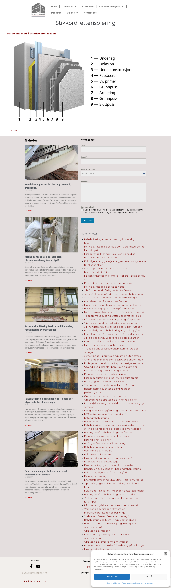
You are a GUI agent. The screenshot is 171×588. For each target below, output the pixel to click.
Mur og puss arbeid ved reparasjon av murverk (111, 421)
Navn (83, 145)
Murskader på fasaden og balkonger (105, 512)
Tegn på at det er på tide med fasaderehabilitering (113, 294)
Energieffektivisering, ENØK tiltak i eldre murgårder (114, 480)
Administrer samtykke (35, 581)
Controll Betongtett (109, 6)
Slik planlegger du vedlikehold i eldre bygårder (111, 337)
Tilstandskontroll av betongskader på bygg (109, 385)
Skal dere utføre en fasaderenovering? (106, 516)
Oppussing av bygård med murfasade (106, 541)
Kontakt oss (90, 12)
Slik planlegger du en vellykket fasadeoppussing (112, 323)
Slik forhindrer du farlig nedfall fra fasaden (108, 290)
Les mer (14, 130)
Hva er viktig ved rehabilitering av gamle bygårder (113, 330)
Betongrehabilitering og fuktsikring (105, 374)
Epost (84, 157)
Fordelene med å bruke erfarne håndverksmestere (114, 334)
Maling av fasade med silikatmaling (104, 443)
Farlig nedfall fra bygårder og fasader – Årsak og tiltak (115, 410)
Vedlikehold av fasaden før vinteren (104, 509)
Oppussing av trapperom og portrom (106, 396)
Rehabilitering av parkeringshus (103, 447)
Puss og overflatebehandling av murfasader (109, 494)
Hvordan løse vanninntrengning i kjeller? (108, 458)
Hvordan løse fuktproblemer (100, 549)
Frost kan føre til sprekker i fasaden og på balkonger (114, 545)
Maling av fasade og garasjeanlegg (104, 286)
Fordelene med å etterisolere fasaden (31, 33)
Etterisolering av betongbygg (101, 461)
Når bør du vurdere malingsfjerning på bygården (112, 319)
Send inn (87, 220)
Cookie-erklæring (113, 583)
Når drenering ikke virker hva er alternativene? (111, 505)
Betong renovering (95, 476)
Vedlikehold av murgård (98, 450)
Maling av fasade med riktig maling (104, 345)
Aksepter (112, 576)
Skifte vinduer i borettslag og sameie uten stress (112, 356)
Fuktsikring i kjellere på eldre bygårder (106, 472)
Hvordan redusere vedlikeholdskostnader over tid (113, 341)
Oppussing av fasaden (97, 530)
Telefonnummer (89, 169)
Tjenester (67, 6)
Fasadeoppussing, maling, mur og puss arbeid (111, 378)
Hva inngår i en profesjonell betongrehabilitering (113, 305)
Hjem (54, 6)
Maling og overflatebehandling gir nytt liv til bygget (114, 312)
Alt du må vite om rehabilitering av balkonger (110, 297)
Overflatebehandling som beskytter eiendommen (113, 359)
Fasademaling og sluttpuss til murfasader (108, 465)
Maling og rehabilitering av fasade (104, 381)
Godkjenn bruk (87, 207)
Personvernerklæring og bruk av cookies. (137, 583)
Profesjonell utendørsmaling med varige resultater (114, 363)
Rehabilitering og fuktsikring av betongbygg (110, 520)
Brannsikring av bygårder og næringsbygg (109, 283)
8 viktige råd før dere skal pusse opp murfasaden (112, 428)
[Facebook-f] (31, 566)
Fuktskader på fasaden (97, 454)
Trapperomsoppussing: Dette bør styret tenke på (112, 316)
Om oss (71, 12)
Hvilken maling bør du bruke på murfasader (109, 308)
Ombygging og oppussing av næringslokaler (110, 399)
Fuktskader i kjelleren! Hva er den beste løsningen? (114, 490)
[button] (165, 554)
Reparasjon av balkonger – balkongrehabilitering (112, 469)
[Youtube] (38, 566)
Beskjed (84, 182)
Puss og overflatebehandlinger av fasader (108, 432)
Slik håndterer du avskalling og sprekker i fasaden (113, 326)
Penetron (56, 12)
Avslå (149, 576)
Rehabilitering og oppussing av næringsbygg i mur (114, 425)
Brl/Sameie (88, 6)
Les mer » (28, 211)
